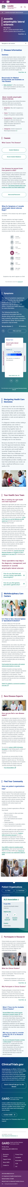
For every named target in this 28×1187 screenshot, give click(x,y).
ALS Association (9, 767)
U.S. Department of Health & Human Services (11, 1176)
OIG (16, 1166)
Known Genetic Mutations (14, 156)
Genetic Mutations (14, 150)
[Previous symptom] (11, 380)
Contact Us (6, 1165)
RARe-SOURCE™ (8, 85)
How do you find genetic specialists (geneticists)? (11, 583)
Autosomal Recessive (14, 194)
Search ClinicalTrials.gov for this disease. (14, 1085)
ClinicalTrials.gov (6, 1069)
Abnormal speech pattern (3, 358)
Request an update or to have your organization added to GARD (13, 852)
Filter (8, 890)
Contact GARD (8, 1114)
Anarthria (24, 358)
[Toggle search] (25, 7)
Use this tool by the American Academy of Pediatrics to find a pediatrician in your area (13, 552)
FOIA (16, 1163)
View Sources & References (9, 1136)
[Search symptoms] (3, 330)
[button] (22, 7)
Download (21, 890)
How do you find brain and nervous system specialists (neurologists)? (12, 575)
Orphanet (19, 281)
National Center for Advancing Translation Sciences (13, 1181)
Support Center (7, 1159)
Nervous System (6, 326)
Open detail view (13, 375)
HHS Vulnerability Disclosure (8, 1173)
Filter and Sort (17, 331)
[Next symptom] (16, 380)
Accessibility (18, 1160)
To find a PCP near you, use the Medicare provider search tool (13, 519)
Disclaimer (18, 1157)
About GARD (6, 1162)
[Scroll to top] (24, 1183)
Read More (21, 34)
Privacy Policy (19, 1154)
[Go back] (2, 12)
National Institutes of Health (8, 1178)
